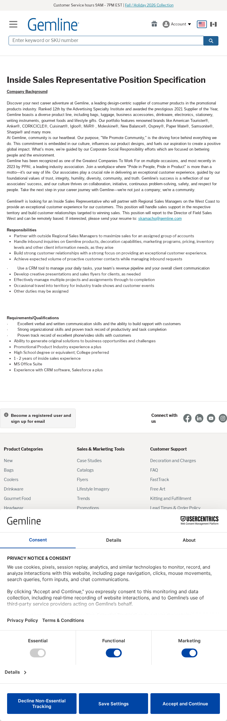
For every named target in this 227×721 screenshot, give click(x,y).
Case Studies (89, 460)
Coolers (11, 479)
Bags (9, 469)
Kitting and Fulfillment (170, 498)
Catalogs (85, 469)
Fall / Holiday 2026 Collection (149, 5)
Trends (83, 498)
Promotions (88, 507)
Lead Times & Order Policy (175, 507)
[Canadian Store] (213, 24)
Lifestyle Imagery (93, 488)
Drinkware (13, 488)
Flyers (82, 479)
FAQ (154, 469)
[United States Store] (202, 24)
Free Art (157, 488)
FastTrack (159, 479)
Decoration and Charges (173, 460)
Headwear (13, 507)
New (8, 460)
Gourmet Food (17, 498)
